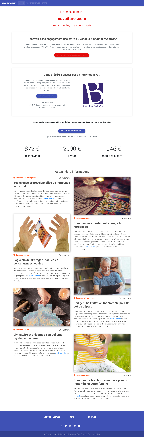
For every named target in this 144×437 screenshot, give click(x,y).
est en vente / (72, 25)
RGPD (72, 417)
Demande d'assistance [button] (46, 96)
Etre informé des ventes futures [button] (71, 131)
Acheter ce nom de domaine (36, 3)
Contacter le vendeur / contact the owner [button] (71, 55)
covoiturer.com (72, 18)
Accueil (22, 3)
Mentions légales (52, 417)
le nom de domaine (72, 11)
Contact (92, 417)
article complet (50, 199)
